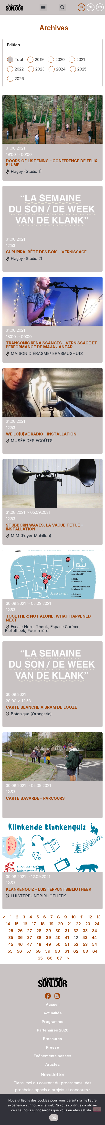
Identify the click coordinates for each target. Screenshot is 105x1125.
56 (19, 951)
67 (59, 958)
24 (96, 923)
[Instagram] (57, 996)
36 (20, 937)
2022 (19, 69)
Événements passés (52, 1056)
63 (85, 951)
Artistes (52, 1064)
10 (73, 916)
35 (10, 937)
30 (58, 930)
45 (10, 944)
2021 (80, 59)
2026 (19, 78)
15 (16, 923)
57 (28, 951)
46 (20, 944)
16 (25, 923)
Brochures (52, 1038)
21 (69, 923)
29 (48, 930)
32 (76, 930)
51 (67, 944)
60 (57, 951)
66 (49, 958)
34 (94, 930)
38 (39, 937)
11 (82, 916)
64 (94, 951)
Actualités (52, 1013)
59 (47, 951)
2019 (39, 59)
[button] (43, 7)
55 (10, 951)
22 (78, 923)
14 (8, 923)
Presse (52, 1047)
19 (51, 923)
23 (87, 923)
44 (94, 937)
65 (40, 958)
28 (39, 930)
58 (38, 951)
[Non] (97, 1109)
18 (42, 923)
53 (85, 944)
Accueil (53, 1004)
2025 (81, 69)
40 (58, 937)
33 (85, 930)
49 (48, 944)
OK (54, 1118)
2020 (60, 59)
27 (29, 930)
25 (10, 930)
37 (29, 937)
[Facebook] (48, 996)
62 (75, 951)
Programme (52, 1021)
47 (29, 944)
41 (67, 937)
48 (39, 944)
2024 (61, 69)
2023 (39, 69)
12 (90, 916)
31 (67, 930)
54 (94, 944)
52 (76, 944)
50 (58, 944)
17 (34, 923)
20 (60, 923)
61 (66, 951)
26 (20, 930)
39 (48, 937)
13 (98, 916)
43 (85, 937)
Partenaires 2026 (52, 1030)
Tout (19, 59)
